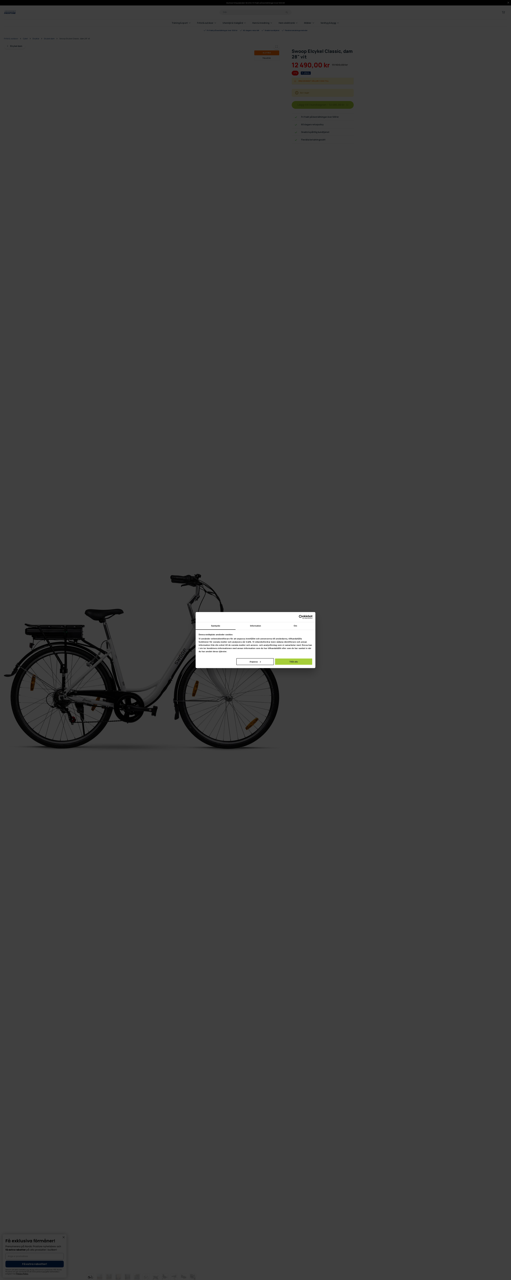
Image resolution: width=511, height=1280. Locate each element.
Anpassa (254, 661)
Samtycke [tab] (215, 625)
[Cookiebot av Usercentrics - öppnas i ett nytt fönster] (300, 617)
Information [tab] (255, 625)
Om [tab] (295, 625)
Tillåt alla (293, 661)
